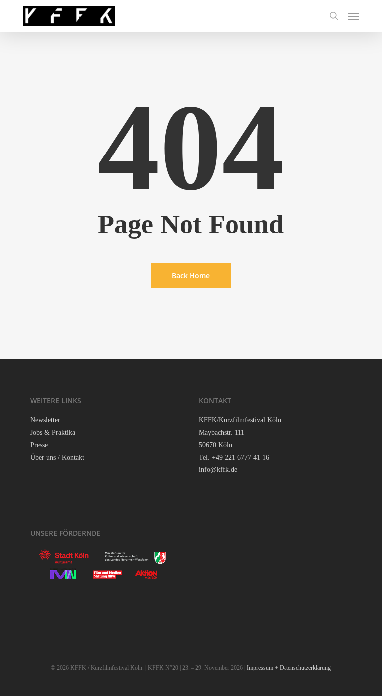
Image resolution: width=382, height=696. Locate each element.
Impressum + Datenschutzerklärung (289, 667)
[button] (353, 16)
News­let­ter (45, 420)
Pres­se (39, 445)
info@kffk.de (218, 469)
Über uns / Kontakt (57, 457)
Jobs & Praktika (52, 432)
